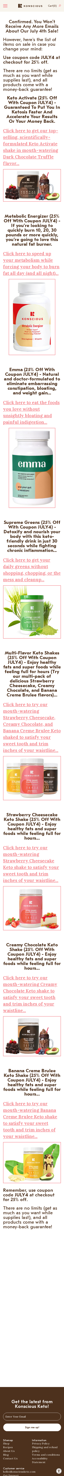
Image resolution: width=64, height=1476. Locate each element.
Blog (6, 1454)
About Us (9, 1451)
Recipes (8, 1447)
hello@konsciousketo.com (19, 1471)
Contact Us (10, 1458)
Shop (6, 1443)
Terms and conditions (46, 1454)
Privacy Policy (40, 1443)
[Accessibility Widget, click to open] (58, 1470)
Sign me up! (32, 1427)
